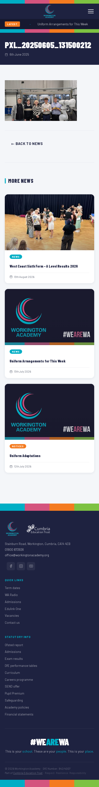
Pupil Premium (14, 693)
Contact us (12, 622)
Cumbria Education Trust (28, 772)
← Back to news (27, 143)
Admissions (13, 602)
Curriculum (12, 673)
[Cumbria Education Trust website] (38, 529)
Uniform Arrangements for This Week (60, 24)
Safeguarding (14, 700)
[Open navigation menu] (91, 11)
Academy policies (17, 707)
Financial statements (19, 714)
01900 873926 (14, 549)
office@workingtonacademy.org (27, 555)
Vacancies (12, 615)
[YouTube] (31, 566)
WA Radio (11, 595)
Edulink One (13, 609)
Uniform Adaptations (25, 455)
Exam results (14, 659)
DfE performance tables (21, 666)
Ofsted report (14, 645)
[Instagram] (21, 566)
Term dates (12, 588)
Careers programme (19, 680)
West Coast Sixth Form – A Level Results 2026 (44, 266)
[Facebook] (11, 566)
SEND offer (12, 686)
